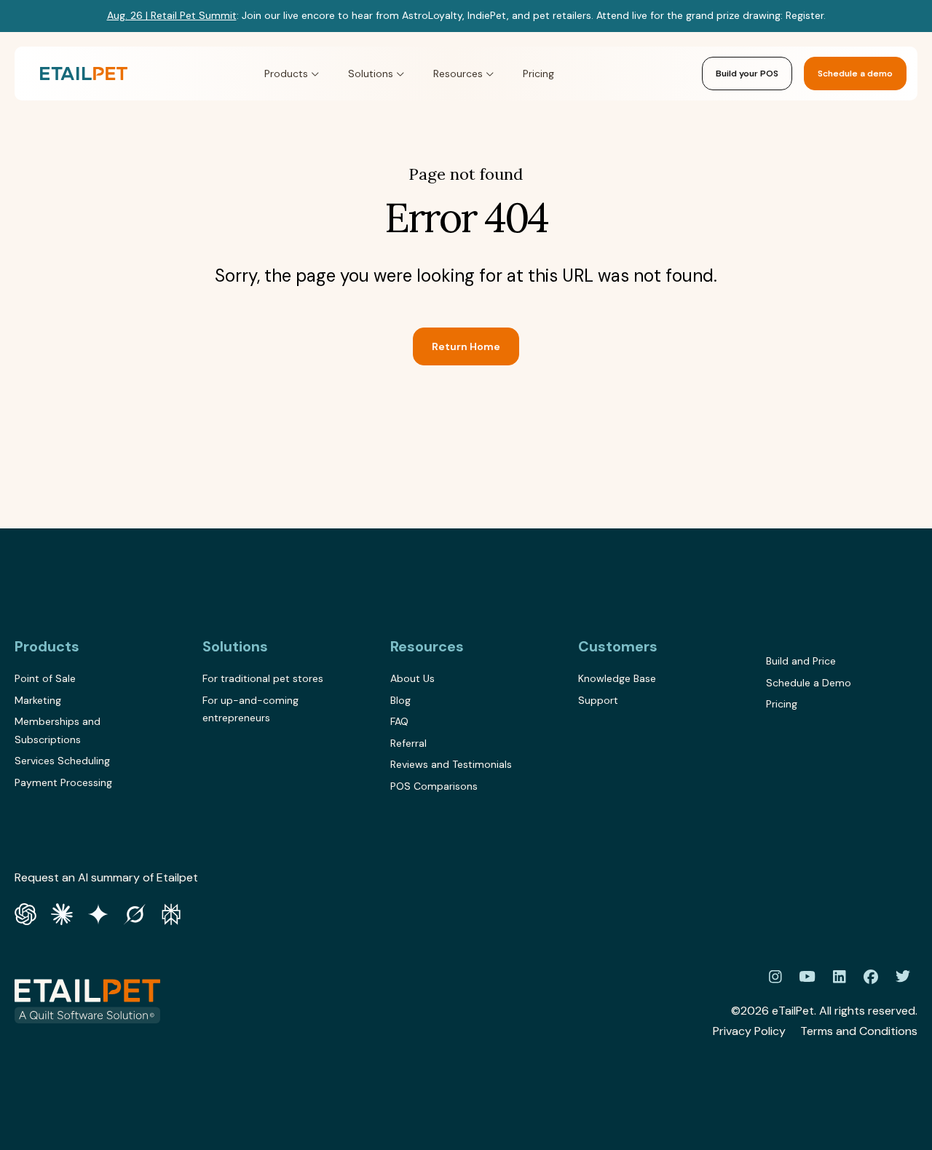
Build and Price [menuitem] (801, 660)
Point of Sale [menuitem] (45, 678)
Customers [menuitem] (617, 646)
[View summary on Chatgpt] (25, 912)
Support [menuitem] (598, 700)
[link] (83, 74)
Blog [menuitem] (400, 700)
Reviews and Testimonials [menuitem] (451, 764)
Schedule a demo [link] (855, 73)
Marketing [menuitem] (38, 700)
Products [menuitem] (47, 646)
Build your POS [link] (747, 73)
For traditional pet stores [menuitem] (262, 678)
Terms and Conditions (858, 1031)
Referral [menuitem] (408, 743)
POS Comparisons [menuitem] (434, 786)
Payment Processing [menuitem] (63, 782)
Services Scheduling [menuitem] (62, 760)
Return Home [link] (466, 346)
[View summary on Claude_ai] (62, 912)
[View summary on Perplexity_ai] (171, 912)
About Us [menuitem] (412, 678)
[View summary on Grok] (135, 912)
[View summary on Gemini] (98, 912)
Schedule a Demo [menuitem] (808, 682)
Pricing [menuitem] (781, 703)
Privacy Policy (749, 1031)
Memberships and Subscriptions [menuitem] (57, 730)
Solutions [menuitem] (235, 646)
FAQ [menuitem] (399, 721)
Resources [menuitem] (427, 646)
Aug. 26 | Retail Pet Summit (172, 15)
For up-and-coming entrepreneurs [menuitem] (250, 709)
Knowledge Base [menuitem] (617, 678)
